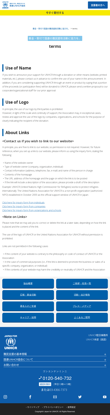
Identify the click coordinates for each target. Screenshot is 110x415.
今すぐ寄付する (55, 12)
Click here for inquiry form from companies (23, 206)
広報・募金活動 (28, 295)
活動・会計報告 (82, 295)
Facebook (30, 397)
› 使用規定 (71, 407)
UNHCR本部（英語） (97, 339)
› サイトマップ (32, 407)
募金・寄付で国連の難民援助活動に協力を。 (51, 28)
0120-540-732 (57, 378)
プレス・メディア (82, 306)
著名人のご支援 (28, 306)
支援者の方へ (98, 5)
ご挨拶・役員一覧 (82, 283)
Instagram (5, 397)
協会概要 (28, 283)
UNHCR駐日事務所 (98, 335)
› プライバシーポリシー (52, 407)
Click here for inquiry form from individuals (23, 202)
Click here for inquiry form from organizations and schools (31, 210)
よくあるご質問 (82, 317)
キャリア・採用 (28, 317)
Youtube (104, 397)
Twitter (80, 397)
